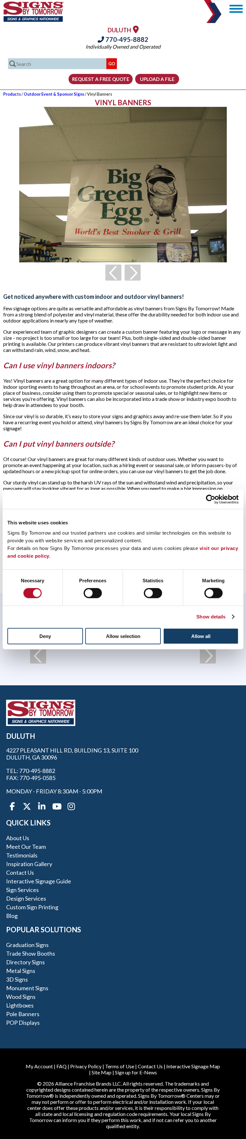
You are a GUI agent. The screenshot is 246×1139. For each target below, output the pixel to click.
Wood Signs (21, 996)
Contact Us (20, 872)
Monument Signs (27, 988)
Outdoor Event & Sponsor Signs (54, 94)
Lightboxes (20, 1005)
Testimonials (21, 855)
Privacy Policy (86, 1066)
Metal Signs (20, 970)
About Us (17, 837)
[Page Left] (113, 273)
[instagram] (71, 806)
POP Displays (23, 1022)
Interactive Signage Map (193, 1066)
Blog (12, 915)
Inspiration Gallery (29, 863)
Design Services (26, 898)
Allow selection (123, 636)
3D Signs (17, 979)
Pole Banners (22, 1013)
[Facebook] (12, 806)
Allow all (200, 636)
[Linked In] (42, 806)
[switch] (93, 593)
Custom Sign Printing (32, 907)
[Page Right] (133, 273)
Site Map (101, 1072)
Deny (45, 636)
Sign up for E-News (136, 1072)
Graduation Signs (27, 944)
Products (12, 94)
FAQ (61, 1066)
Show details (211, 616)
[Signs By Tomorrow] (33, 20)
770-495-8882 (126, 39)
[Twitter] (27, 806)
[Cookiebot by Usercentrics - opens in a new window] (211, 499)
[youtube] (56, 806)
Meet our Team (26, 846)
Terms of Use (119, 1066)
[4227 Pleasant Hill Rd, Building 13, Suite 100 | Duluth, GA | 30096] (136, 29)
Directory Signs (25, 962)
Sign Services (22, 889)
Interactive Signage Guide (38, 881)
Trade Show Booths (30, 953)
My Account (39, 1066)
